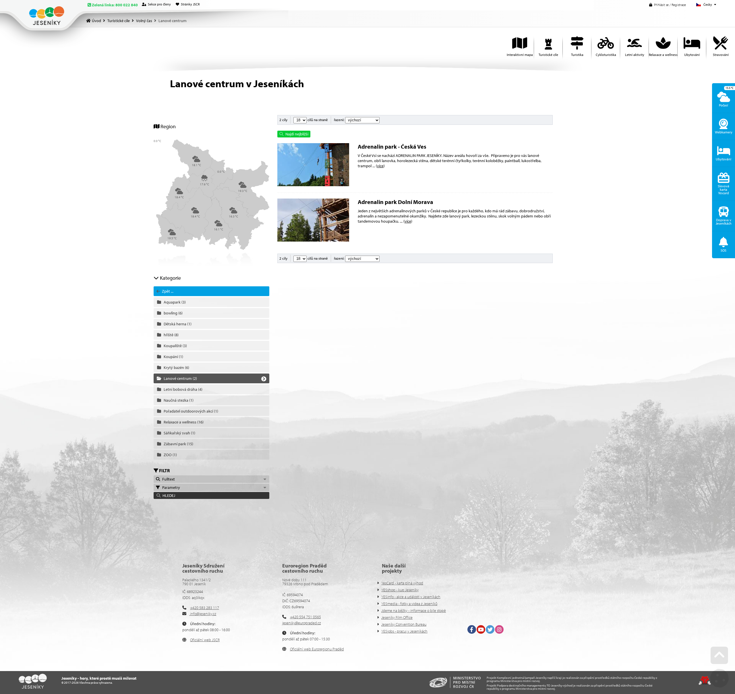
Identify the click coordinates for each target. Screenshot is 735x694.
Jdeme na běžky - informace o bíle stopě (413, 610)
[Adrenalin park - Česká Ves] (313, 184)
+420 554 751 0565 (305, 616)
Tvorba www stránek (705, 680)
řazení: (339, 119)
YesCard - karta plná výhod (402, 583)
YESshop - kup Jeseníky (400, 589)
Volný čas (144, 21)
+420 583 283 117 (204, 607)
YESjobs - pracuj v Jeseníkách (404, 631)
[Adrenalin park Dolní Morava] (313, 240)
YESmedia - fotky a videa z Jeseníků (409, 603)
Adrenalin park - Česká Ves (392, 146)
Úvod (47, 16)
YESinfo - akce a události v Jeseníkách (410, 596)
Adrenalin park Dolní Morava (395, 201)
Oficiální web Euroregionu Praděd (317, 649)
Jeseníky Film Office (397, 617)
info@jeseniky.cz (202, 613)
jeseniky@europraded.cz (301, 622)
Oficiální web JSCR (205, 639)
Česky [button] (707, 4)
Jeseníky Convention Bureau (403, 624)
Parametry (170, 487)
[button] (667, 4)
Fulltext (167, 479)
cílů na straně (317, 119)
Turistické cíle (118, 21)
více (380, 165)
